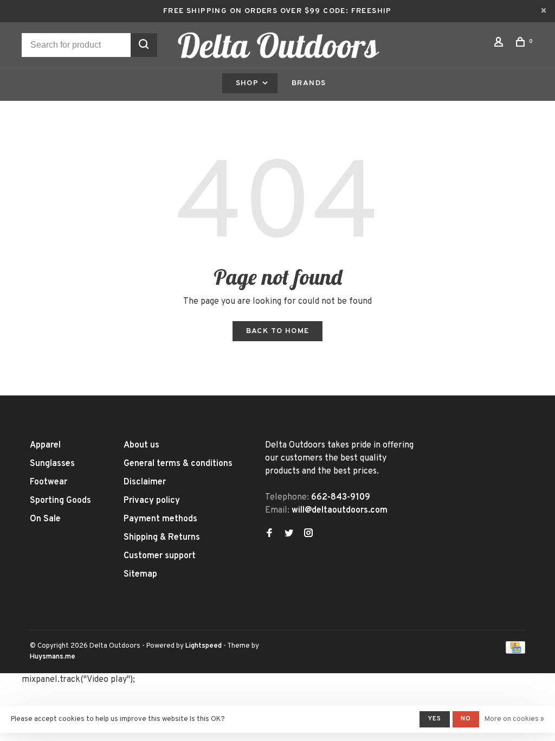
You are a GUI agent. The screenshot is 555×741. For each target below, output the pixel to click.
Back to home (277, 331)
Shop (248, 83)
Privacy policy (152, 500)
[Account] (500, 44)
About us (141, 445)
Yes (435, 718)
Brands (309, 83)
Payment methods (160, 519)
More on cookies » (514, 719)
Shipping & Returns (162, 537)
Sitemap (140, 574)
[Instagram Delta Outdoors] (308, 534)
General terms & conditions (178, 463)
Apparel (45, 445)
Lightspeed (203, 646)
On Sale (45, 519)
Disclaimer (145, 482)
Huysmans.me (52, 657)
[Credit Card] (515, 651)
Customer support (160, 556)
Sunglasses (52, 463)
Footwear (48, 482)
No (466, 718)
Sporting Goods (60, 500)
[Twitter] (289, 534)
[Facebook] (269, 534)
